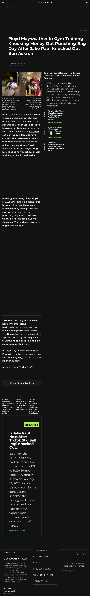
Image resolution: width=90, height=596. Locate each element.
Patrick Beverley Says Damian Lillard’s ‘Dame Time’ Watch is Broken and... (8, 406)
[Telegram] (37, 376)
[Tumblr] (32, 376)
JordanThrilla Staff (18, 63)
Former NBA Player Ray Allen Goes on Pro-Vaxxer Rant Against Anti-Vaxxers (56, 115)
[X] (10, 376)
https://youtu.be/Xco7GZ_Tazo (13, 233)
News (44, 114)
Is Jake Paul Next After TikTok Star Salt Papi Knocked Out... (22, 440)
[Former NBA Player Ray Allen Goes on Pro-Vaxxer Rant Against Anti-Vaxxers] (76, 116)
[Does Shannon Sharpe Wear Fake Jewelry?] (12, 7)
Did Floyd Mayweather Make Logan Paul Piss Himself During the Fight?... (56, 146)
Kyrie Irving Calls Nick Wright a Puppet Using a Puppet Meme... (55, 131)
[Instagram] (77, 554)
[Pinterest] (15, 376)
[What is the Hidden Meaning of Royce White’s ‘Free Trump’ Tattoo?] (85, 7)
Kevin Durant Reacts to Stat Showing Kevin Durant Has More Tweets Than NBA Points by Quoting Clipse (33, 104)
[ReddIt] (26, 376)
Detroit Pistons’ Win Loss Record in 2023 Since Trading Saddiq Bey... (21, 404)
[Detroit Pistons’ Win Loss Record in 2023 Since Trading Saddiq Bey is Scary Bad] (22, 390)
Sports (3, 26)
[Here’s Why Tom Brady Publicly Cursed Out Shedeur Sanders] (87, 7)
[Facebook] (4, 376)
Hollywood (31, 424)
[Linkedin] (21, 376)
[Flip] (85, 101)
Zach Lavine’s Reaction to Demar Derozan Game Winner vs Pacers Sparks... (62, 75)
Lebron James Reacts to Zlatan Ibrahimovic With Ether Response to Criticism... (34, 406)
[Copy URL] (85, 107)
